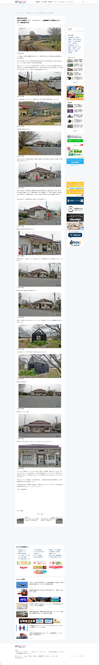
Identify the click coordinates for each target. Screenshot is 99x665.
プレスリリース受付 (54, 656)
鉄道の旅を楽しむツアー (22, 549)
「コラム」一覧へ (39, 513)
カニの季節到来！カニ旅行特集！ (54, 551)
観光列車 (70, 41)
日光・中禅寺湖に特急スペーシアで (24, 558)
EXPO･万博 (70, 52)
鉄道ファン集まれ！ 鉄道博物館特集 (55, 555)
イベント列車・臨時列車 (77, 41)
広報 (48, 320)
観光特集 (50, 1)
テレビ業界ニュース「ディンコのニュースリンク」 (39, 651)
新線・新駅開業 (71, 37)
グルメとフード (70, 1)
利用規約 (30, 656)
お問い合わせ (47, 656)
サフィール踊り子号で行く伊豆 (39, 551)
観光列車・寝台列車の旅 (22, 553)
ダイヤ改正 (77, 37)
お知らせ (25, 656)
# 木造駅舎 (21, 510)
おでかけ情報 (44, 1)
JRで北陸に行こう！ (37, 553)
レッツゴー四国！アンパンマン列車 (24, 555)
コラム (55, 1)
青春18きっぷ (71, 50)
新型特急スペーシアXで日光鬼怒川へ (55, 549)
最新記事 (38, 1)
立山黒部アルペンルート (22, 551)
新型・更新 (74, 43)
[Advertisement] (49, 8)
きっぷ (70, 43)
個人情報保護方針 (40, 656)
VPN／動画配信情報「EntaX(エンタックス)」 (23, 653)
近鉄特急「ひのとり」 (52, 553)
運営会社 (34, 656)
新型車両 (70, 39)
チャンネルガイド (61, 1)
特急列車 (76, 50)
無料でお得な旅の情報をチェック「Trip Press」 (56, 651)
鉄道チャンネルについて (19, 656)
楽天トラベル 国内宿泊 (38, 555)
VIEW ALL (75, 82)
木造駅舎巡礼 (24, 18)
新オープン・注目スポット (77, 39)
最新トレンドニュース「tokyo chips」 (22, 651)
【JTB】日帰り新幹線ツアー (38, 549)
